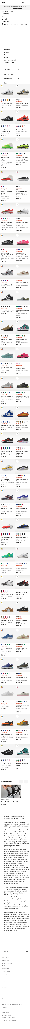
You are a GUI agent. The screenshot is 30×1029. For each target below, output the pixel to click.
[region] (15, 77)
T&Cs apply (16, 8)
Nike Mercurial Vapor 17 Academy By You (22, 184)
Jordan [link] (6, 52)
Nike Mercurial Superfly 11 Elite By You (7, 248)
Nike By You (5, 11)
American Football (10, 60)
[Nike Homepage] (4, 2)
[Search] (23, 2)
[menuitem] (5, 1007)
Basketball (7, 57)
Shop (20, 8)
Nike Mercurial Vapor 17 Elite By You (22, 217)
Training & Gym (9, 62)
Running (6, 55)
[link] (2, 85)
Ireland (5, 999)
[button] (12, 70)
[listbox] (24, 24)
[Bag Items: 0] (26, 2)
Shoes (11, 11)
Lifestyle (7, 49)
